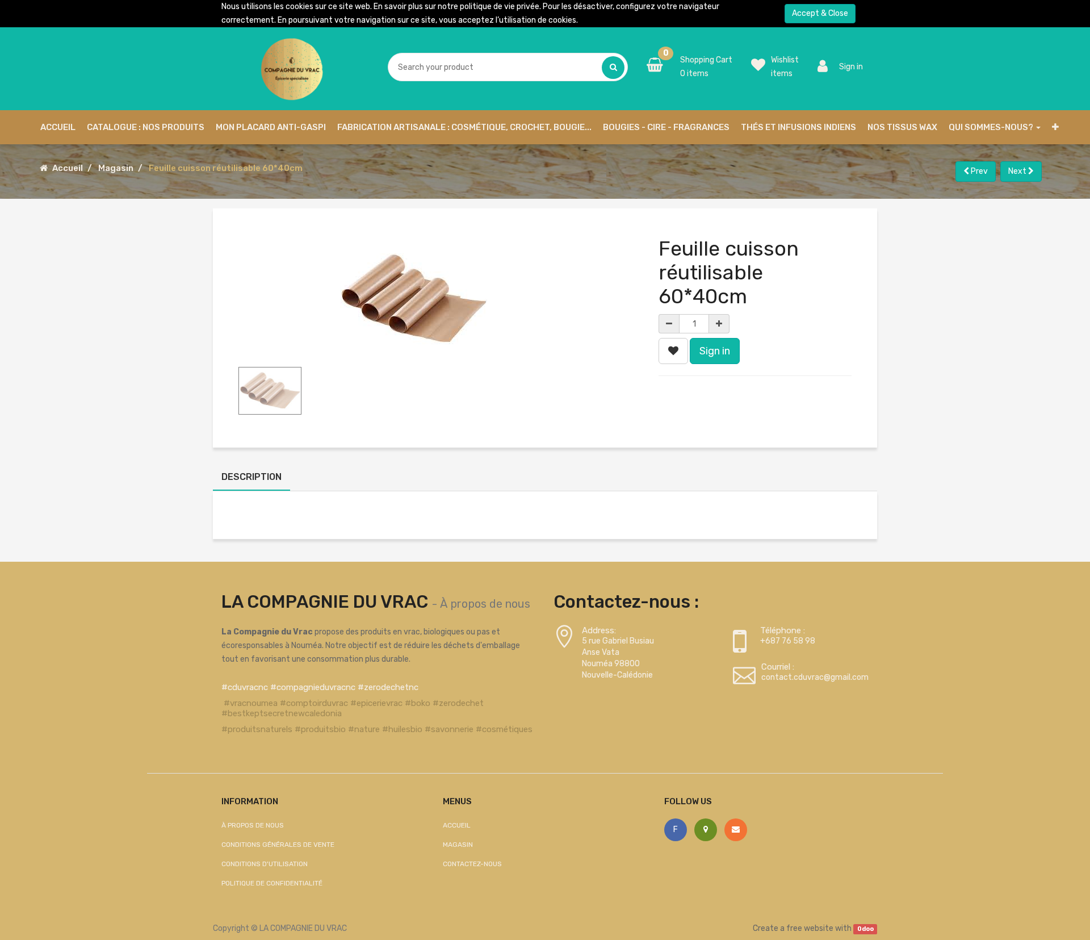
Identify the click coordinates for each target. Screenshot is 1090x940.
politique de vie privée (499, 6)
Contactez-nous (472, 864)
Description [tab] (251, 476)
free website (809, 928)
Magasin (115, 168)
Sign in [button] (714, 351)
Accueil (67, 168)
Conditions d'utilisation (264, 864)
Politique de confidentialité (271, 883)
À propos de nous (485, 603)
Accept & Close (820, 13)
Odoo (865, 929)
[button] (1055, 127)
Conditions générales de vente (277, 845)
